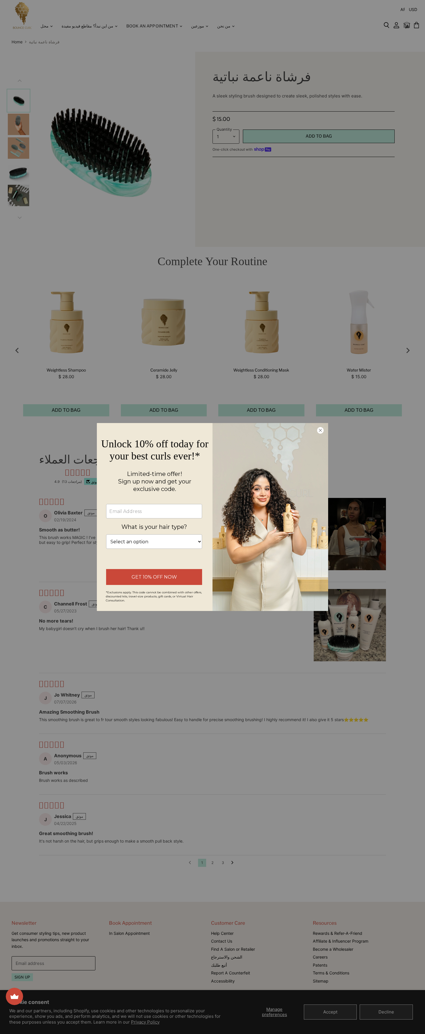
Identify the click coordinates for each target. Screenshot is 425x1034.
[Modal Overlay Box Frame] (212, 517)
